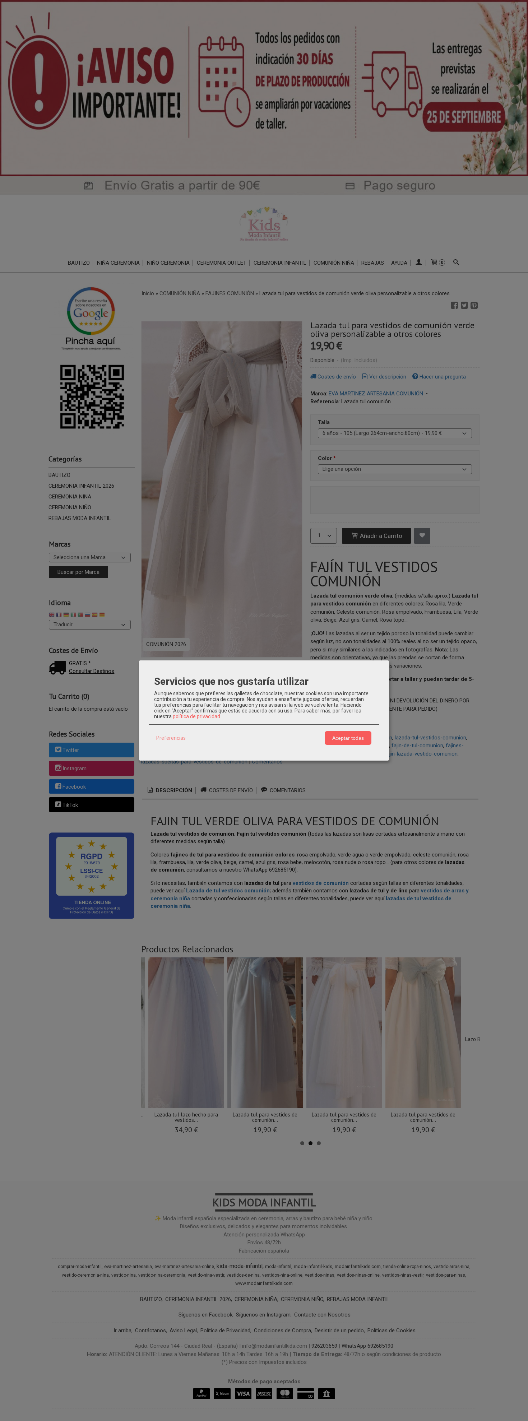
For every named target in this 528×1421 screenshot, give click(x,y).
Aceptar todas (348, 738)
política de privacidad (196, 716)
